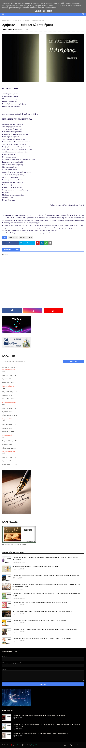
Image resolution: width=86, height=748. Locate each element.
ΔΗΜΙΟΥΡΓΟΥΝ (13, 237)
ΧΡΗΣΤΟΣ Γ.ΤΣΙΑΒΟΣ (17, 20)
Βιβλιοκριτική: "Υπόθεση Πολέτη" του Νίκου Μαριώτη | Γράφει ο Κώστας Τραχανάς (39, 715)
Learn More (40, 11)
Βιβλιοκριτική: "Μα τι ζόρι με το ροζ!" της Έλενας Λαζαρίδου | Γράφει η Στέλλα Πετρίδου (40, 602)
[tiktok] (74, 310)
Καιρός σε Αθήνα (8, 435)
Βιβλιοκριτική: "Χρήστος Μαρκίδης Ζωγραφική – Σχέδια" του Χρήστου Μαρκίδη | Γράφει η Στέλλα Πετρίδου (46, 575)
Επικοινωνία (80, 745)
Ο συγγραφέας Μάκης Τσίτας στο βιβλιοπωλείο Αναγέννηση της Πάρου (35, 566)
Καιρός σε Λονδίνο (8, 370)
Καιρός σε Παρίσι (8, 386)
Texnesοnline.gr (8, 29)
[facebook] (12, 310)
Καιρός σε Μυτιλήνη (8, 452)
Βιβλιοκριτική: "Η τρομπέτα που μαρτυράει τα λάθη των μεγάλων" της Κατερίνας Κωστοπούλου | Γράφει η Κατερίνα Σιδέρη (46, 725)
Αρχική (66, 745)
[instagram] (33, 310)
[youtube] (53, 310)
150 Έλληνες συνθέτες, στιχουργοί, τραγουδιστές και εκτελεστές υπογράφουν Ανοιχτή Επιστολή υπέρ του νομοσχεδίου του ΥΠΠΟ (46, 586)
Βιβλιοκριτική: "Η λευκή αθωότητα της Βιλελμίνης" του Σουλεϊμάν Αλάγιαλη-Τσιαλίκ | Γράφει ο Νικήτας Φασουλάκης (45, 559)
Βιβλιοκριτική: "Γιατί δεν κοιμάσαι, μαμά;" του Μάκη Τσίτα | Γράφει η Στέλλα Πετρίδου (39, 620)
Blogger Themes (35, 745)
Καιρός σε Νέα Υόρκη (9, 402)
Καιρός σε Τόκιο (7, 419)
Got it (49, 11)
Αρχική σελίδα (6, 20)
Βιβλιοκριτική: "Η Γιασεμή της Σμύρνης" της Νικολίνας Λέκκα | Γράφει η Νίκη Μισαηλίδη (40, 733)
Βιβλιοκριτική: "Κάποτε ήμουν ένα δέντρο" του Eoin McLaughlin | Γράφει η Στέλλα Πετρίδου (42, 638)
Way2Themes (18, 745)
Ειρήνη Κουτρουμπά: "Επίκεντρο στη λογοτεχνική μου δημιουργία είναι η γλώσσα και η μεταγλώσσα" (45, 629)
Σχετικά (72, 745)
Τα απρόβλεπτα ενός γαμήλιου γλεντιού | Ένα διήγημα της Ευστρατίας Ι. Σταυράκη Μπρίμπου (42, 611)
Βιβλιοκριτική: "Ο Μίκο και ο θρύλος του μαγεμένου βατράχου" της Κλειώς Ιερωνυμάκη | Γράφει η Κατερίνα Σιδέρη (46, 595)
